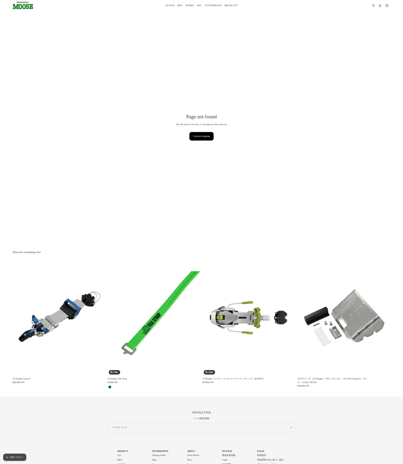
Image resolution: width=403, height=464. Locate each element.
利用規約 (261, 455)
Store (189, 460)
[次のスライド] (101, 317)
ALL (119, 455)
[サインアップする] (291, 427)
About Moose (193, 455)
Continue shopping (201, 136)
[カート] (386, 5)
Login (224, 460)
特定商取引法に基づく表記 (270, 460)
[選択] (101, 371)
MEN (119, 460)
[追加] (385, 371)
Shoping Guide (159, 455)
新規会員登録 (228, 455)
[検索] (373, 5)
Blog (154, 460)
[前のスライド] (17, 317)
